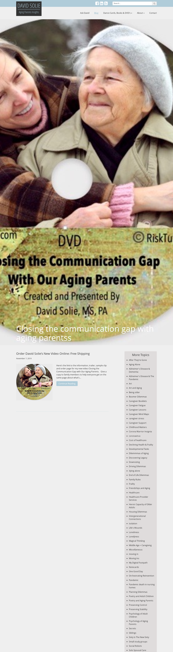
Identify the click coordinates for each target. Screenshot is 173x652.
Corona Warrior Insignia (140, 431)
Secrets (132, 628)
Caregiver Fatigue (137, 405)
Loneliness (134, 532)
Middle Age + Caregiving (140, 545)
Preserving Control (138, 605)
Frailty (132, 483)
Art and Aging (135, 388)
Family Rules (135, 479)
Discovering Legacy (138, 457)
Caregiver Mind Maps (139, 414)
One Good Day (136, 571)
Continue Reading (67, 383)
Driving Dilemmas (137, 466)
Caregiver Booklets (138, 401)
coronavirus (134, 436)
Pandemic (133, 580)
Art (130, 383)
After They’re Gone (138, 360)
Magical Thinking (137, 540)
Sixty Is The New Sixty (139, 637)
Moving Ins (134, 558)
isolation (133, 523)
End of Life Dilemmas (139, 475)
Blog (96, 13)
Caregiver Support (137, 422)
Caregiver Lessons (137, 409)
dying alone (134, 470)
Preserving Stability (138, 609)
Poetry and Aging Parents (141, 600)
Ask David (84, 13)
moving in (133, 554)
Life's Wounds (135, 527)
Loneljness (134, 536)
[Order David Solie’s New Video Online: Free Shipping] (34, 383)
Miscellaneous (135, 549)
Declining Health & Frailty (141, 444)
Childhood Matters (138, 427)
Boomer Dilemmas (138, 396)
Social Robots (135, 646)
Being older (134, 392)
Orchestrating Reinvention (141, 575)
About (140, 13)
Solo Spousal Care (137, 650)
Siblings (132, 632)
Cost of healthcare (137, 440)
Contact (153, 13)
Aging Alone (134, 364)
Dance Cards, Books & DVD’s (117, 13)
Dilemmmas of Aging (139, 453)
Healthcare (134, 492)
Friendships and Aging (139, 488)
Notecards (134, 567)
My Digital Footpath (138, 562)
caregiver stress (136, 418)
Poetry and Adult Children (141, 596)
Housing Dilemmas (138, 511)
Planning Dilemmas (138, 592)
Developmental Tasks (139, 449)
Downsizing (134, 462)
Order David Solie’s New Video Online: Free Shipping (53, 353)
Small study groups (138, 641)
